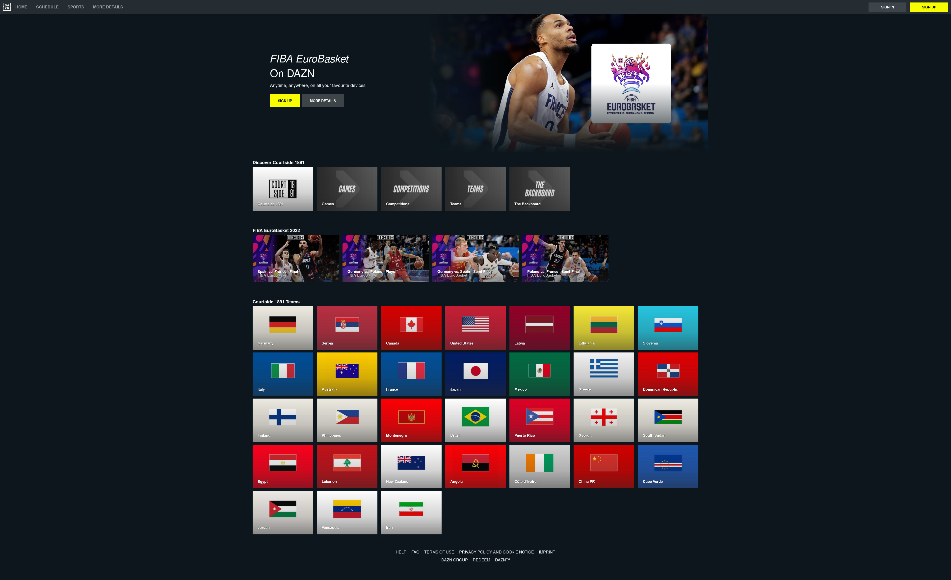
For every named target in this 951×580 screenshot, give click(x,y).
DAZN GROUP (454, 560)
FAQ (415, 552)
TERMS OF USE (439, 552)
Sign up (929, 6)
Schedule (47, 7)
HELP (401, 552)
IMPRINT (547, 552)
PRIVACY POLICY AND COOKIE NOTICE (496, 552)
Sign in (887, 6)
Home (21, 7)
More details (108, 7)
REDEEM (481, 560)
